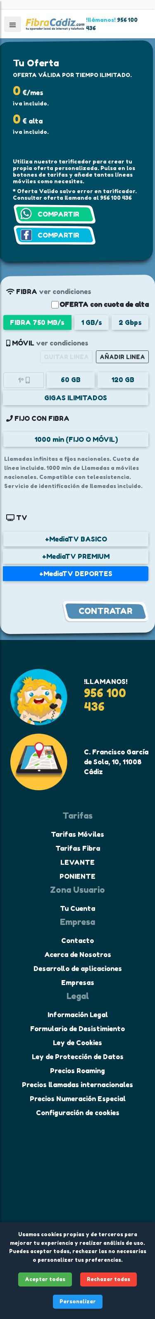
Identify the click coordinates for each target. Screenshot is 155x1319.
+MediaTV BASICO (76, 539)
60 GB (71, 380)
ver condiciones (65, 291)
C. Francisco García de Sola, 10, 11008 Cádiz (116, 762)
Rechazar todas (108, 1279)
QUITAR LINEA (66, 356)
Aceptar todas (45, 1279)
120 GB (122, 380)
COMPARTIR (58, 214)
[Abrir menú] (12, 24)
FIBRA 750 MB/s (37, 322)
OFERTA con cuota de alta (104, 304)
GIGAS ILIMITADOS (75, 398)
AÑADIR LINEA (122, 356)
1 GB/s (91, 322)
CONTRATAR (105, 611)
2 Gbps (130, 322)
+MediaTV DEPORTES (75, 574)
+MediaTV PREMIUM (76, 556)
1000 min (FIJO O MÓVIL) (76, 439)
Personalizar (78, 1301)
